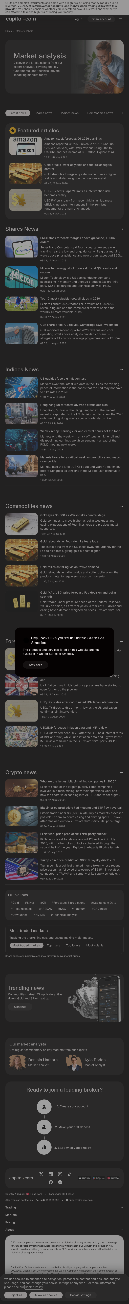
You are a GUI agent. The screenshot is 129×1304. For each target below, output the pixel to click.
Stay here (35, 665)
